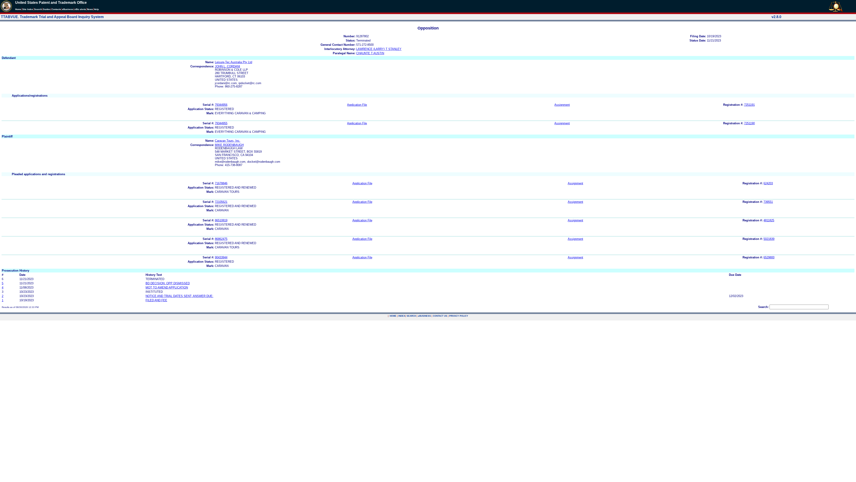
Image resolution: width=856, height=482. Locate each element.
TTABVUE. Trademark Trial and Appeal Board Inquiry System (52, 17)
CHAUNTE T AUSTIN (370, 53)
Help (96, 9)
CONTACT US (440, 316)
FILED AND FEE (156, 300)
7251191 (749, 104)
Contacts (56, 9)
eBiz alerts (80, 9)
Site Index (27, 9)
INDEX (401, 316)
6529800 (768, 257)
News (90, 9)
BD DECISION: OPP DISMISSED (168, 283)
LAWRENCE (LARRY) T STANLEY (378, 49)
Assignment (562, 104)
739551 (768, 202)
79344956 (221, 104)
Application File (357, 104)
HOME (393, 316)
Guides (47, 9)
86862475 (221, 239)
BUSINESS (424, 316)
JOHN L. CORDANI (227, 66)
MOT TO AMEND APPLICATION (167, 287)
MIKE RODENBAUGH (229, 145)
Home (18, 9)
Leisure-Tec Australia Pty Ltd (233, 62)
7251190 (749, 123)
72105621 (221, 202)
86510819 (221, 220)
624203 (768, 183)
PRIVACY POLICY (458, 316)
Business (68, 9)
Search (38, 9)
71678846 (221, 183)
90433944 (221, 257)
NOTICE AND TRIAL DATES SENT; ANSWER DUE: (179, 296)
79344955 (221, 123)
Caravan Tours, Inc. (227, 140)
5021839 (768, 239)
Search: (763, 307)
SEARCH (411, 316)
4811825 (768, 220)
